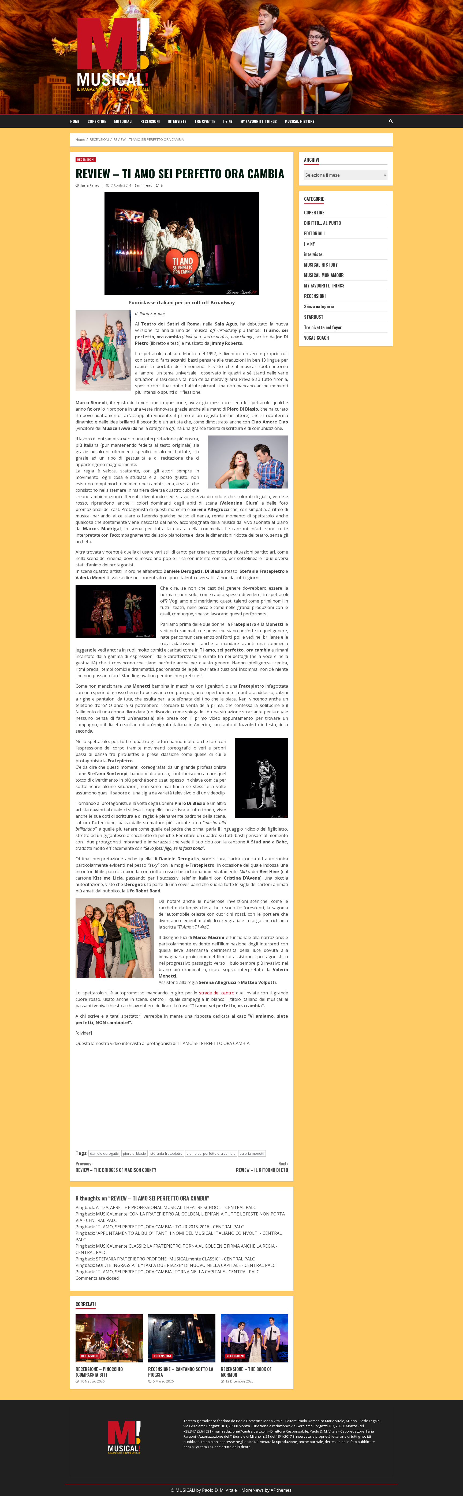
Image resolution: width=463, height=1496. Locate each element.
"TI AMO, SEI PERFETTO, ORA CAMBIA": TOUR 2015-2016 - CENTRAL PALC (170, 1227)
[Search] (391, 121)
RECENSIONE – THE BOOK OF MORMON (254, 1338)
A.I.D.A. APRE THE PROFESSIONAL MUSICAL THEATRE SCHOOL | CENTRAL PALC (176, 1207)
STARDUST (313, 316)
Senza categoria (319, 306)
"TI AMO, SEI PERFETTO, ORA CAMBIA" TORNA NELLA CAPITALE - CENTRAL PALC (177, 1272)
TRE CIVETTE (205, 121)
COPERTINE (97, 121)
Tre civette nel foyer (323, 327)
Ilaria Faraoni (91, 185)
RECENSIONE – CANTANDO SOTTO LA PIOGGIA (181, 1338)
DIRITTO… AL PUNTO (322, 222)
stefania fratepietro (166, 1153)
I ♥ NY (227, 121)
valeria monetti (252, 1153)
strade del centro (216, 993)
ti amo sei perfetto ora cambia (211, 1153)
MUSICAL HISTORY (299, 121)
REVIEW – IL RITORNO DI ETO (262, 1166)
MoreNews (252, 1490)
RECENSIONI (150, 121)
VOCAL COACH (316, 337)
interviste (177, 121)
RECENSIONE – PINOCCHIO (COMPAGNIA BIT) (109, 1338)
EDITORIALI (123, 121)
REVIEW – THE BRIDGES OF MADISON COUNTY (116, 1166)
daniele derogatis (104, 1153)
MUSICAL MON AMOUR (324, 275)
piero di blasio (134, 1153)
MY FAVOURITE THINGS (258, 121)
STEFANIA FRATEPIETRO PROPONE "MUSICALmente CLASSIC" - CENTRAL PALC (175, 1259)
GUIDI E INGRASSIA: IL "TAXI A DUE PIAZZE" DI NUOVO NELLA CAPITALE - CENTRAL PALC (185, 1265)
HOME (75, 121)
